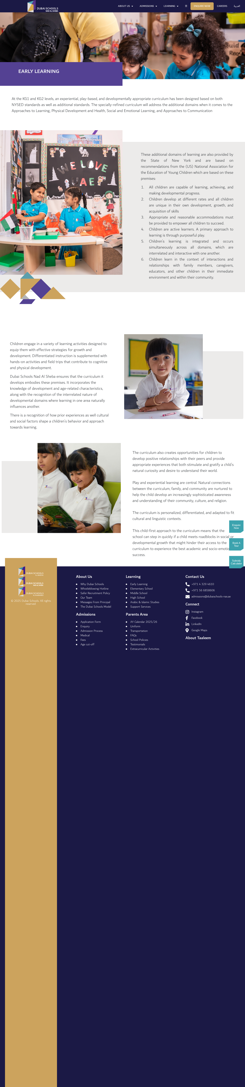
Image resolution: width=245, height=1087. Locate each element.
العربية (237, 6)
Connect (192, 604)
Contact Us (195, 576)
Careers (222, 6)
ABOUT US (124, 6)
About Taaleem (198, 638)
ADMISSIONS (147, 6)
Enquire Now (202, 6)
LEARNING (169, 6)
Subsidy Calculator (236, 562)
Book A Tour (236, 544)
